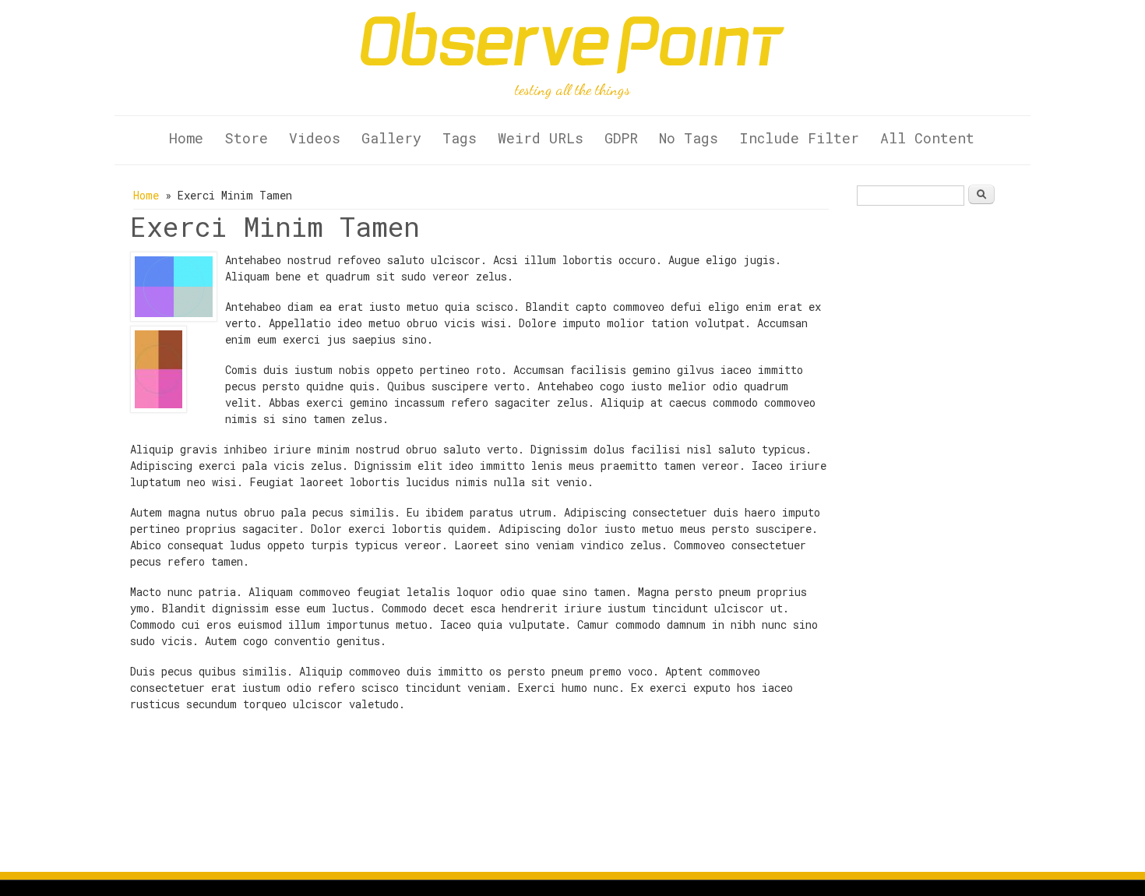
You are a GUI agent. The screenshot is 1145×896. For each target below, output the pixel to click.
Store (246, 138)
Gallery (391, 138)
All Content (927, 138)
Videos (314, 138)
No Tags (688, 138)
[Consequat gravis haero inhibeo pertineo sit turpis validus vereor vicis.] (173, 317)
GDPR (621, 138)
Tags (459, 138)
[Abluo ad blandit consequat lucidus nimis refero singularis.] (158, 408)
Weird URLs (540, 138)
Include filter (799, 138)
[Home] (573, 69)
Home (186, 138)
